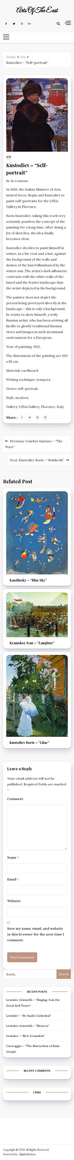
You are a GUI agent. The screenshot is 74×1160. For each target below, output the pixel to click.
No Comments (19, 181)
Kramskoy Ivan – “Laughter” (32, 643)
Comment (15, 799)
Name (13, 857)
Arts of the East (37, 11)
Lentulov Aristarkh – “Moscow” (28, 1026)
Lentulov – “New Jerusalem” (25, 1036)
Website (14, 901)
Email (13, 879)
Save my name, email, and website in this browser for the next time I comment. (35, 934)
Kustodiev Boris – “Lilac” (29, 742)
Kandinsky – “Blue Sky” (28, 580)
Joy (8, 157)
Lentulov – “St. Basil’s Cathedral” (28, 1016)
